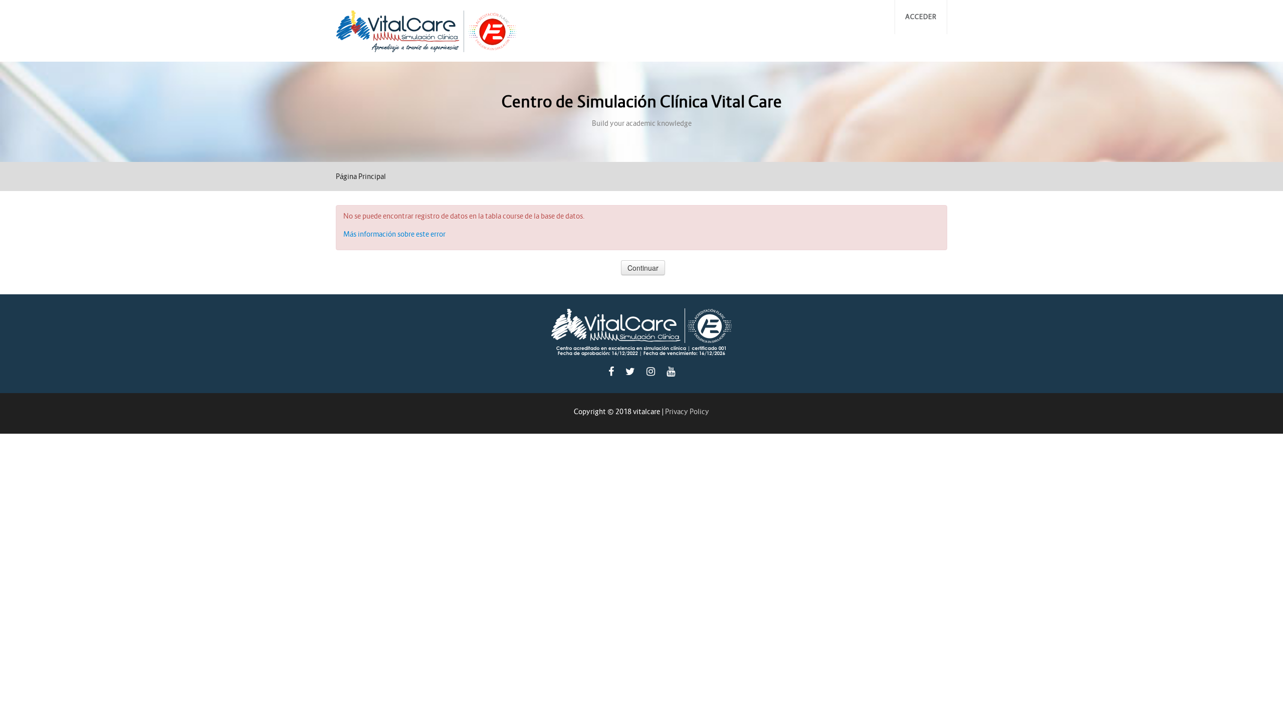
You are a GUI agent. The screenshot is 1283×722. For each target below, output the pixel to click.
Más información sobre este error (394, 234)
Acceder (921, 17)
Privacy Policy (687, 411)
